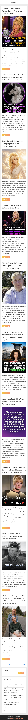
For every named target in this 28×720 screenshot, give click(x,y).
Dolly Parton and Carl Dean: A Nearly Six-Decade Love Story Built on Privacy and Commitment (14, 77)
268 (9, 664)
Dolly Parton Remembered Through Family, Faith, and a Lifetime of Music (12, 10)
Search (6, 670)
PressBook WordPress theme (16, 718)
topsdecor (14, 2)
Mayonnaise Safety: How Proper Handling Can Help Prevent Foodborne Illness (13, 401)
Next (24, 664)
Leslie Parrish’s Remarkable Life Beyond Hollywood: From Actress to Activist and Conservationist (14, 469)
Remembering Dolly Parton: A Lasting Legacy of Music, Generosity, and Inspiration (12, 143)
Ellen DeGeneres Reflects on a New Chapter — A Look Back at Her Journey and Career (13, 265)
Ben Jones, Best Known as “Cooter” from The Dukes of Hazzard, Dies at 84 (12, 536)
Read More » (6, 69)
